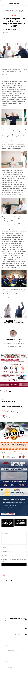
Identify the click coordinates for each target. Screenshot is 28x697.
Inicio (5, 10)
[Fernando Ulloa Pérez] (14, 333)
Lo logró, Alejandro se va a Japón (11, 417)
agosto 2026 (5, 678)
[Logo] (14, 575)
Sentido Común (5, 410)
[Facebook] (7, 36)
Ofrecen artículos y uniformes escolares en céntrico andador (13, 664)
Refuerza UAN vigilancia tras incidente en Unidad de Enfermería (12, 658)
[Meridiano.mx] (14, 3)
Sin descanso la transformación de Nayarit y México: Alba (7, 524)
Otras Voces (4, 399)
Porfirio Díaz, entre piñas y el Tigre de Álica (12, 653)
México (19, 320)
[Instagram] (6, 580)
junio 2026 (4, 682)
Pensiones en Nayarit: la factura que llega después (12, 642)
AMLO (15, 320)
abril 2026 (4, 686)
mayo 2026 (5, 684)
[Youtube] (12, 580)
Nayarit (10, 10)
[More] (20, 36)
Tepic (22, 322)
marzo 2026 (5, 689)
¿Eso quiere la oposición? (8, 648)
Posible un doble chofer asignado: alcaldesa (20, 523)
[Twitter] (10, 36)
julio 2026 (4, 680)
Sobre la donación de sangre (10, 412)
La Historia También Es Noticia (8, 655)
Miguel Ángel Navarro (9, 322)
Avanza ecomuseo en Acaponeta (11, 406)
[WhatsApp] (17, 36)
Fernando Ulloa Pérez (10, 29)
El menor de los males (8, 401)
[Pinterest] (13, 36)
